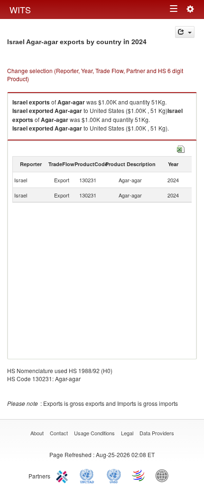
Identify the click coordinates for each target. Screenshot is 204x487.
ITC (63, 475)
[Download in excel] (181, 148)
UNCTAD (88, 475)
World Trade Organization (139, 475)
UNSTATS (113, 475)
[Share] (185, 32)
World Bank (164, 475)
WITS (20, 9)
